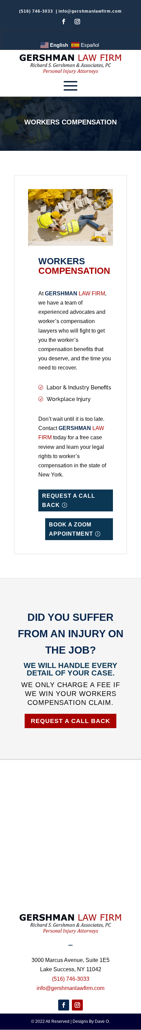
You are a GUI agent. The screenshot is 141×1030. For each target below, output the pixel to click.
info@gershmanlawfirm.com (90, 11)
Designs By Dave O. (91, 1021)
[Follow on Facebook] (63, 21)
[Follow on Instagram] (77, 21)
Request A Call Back (70, 721)
